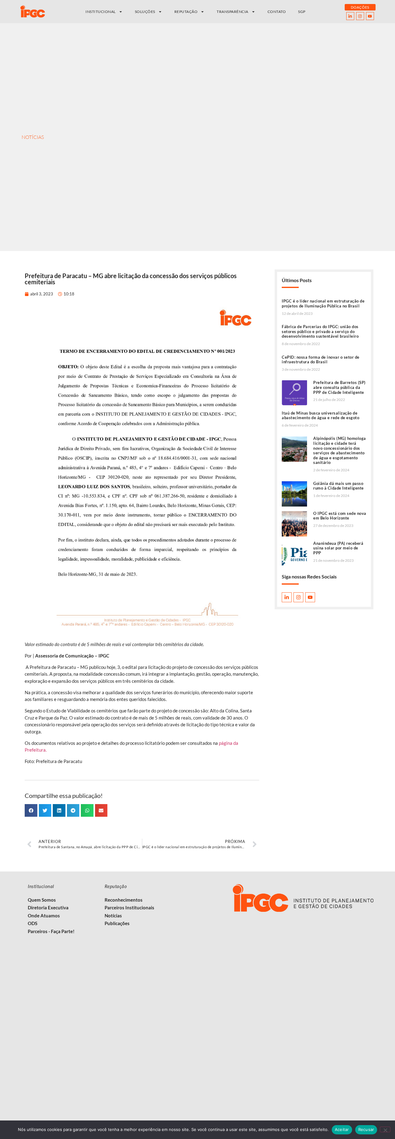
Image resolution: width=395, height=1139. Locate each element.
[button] (31, 810)
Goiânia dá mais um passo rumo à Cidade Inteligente (338, 486)
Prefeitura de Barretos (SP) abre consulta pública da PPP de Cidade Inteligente (339, 387)
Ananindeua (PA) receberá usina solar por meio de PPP (338, 548)
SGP (302, 11)
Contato (277, 11)
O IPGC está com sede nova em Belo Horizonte (339, 516)
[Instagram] (360, 16)
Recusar (366, 1129)
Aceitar (342, 1129)
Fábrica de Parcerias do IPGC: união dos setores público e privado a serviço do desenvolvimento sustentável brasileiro (320, 331)
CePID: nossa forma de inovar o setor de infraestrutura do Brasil (321, 360)
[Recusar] (385, 1129)
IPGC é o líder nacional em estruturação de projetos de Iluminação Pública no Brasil (323, 303)
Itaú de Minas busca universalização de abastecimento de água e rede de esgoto (320, 415)
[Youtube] (370, 16)
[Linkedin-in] (350, 16)
